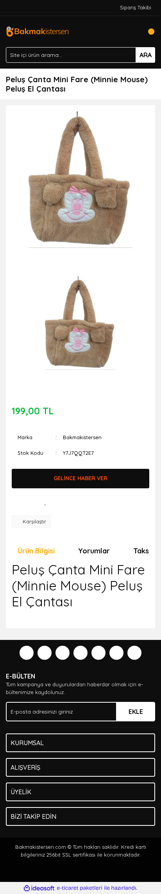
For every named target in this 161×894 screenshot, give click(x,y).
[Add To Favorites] (45, 502)
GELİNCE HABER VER (80, 478)
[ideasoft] (39, 888)
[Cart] (147, 31)
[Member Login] (132, 31)
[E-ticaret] (79, 888)
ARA (146, 55)
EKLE (136, 712)
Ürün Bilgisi (36, 550)
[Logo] (37, 31)
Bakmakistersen (82, 437)
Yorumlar (94, 550)
